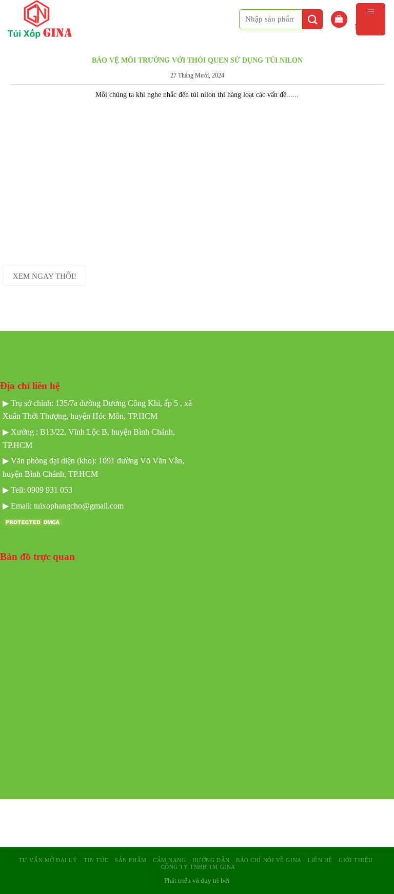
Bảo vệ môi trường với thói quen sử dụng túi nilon (197, 60)
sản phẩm (130, 860)
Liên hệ (320, 860)
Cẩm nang (169, 860)
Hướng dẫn (211, 860)
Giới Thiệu (356, 860)
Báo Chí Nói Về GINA (269, 860)
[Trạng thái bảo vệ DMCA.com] (33, 521)
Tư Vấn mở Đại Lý (48, 860)
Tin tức (96, 860)
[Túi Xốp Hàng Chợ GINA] (48, 19)
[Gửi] (312, 19)
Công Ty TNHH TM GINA (198, 867)
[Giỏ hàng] (339, 19)
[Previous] (23, 48)
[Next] (371, 48)
